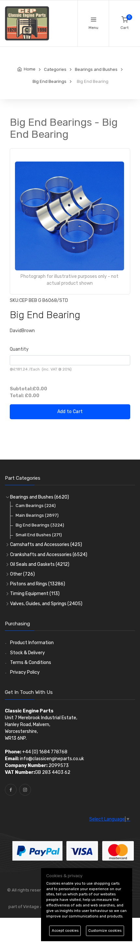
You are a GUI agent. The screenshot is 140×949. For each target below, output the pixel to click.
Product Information (32, 642)
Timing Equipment (35, 593)
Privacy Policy (25, 672)
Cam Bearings (36, 505)
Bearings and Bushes (39, 497)
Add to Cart (70, 411)
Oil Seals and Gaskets (39, 564)
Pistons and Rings (37, 584)
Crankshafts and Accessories (48, 554)
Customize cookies (104, 931)
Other (22, 574)
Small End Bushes (39, 534)
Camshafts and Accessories (46, 544)
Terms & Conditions (30, 662)
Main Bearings (37, 515)
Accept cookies (65, 931)
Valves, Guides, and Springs (46, 603)
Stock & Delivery (27, 653)
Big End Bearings (40, 525)
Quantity (19, 349)
